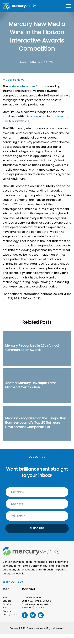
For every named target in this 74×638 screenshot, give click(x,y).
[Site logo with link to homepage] (20, 6)
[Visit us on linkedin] (41, 615)
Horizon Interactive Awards (27, 86)
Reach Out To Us (13, 581)
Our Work (7, 604)
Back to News (14, 79)
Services (7, 600)
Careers (7, 611)
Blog (5, 607)
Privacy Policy (10, 614)
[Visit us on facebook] (25, 615)
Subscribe (37, 528)
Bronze (32, 116)
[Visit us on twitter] (33, 615)
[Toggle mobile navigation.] (67, 6)
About (6, 597)
